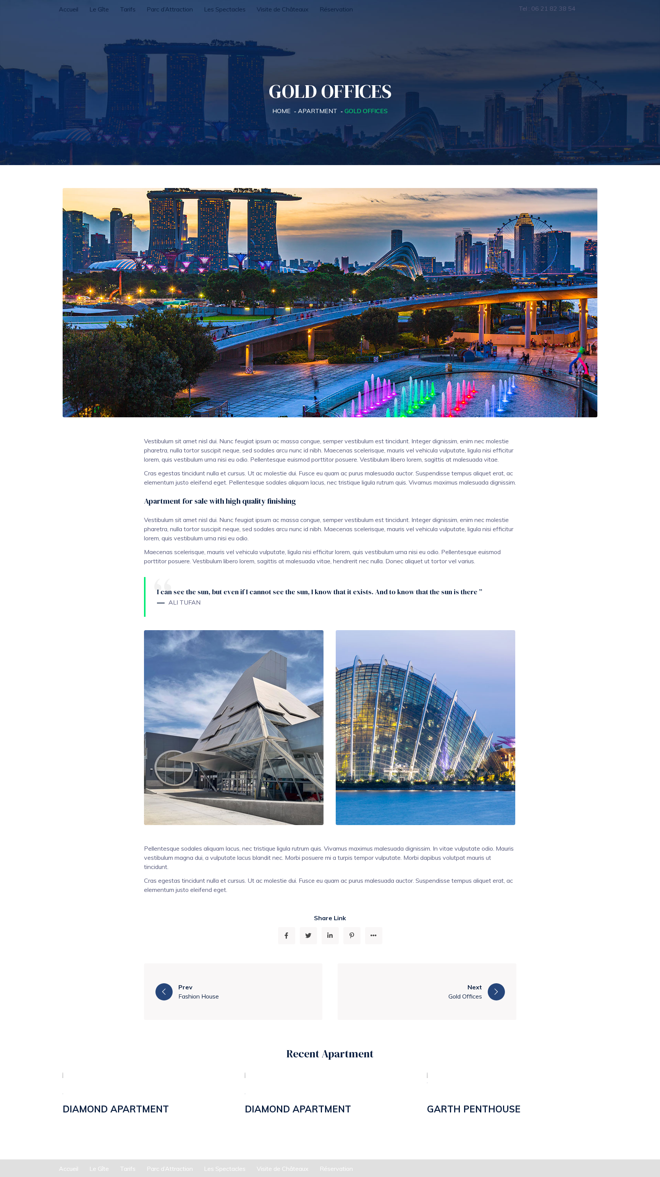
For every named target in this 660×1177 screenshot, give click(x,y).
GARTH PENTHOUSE (474, 1109)
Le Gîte (99, 9)
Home (281, 111)
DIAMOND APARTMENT (116, 1109)
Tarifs (128, 9)
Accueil (68, 9)
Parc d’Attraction (170, 9)
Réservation (336, 9)
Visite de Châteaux (283, 9)
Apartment (317, 111)
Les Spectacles (225, 9)
